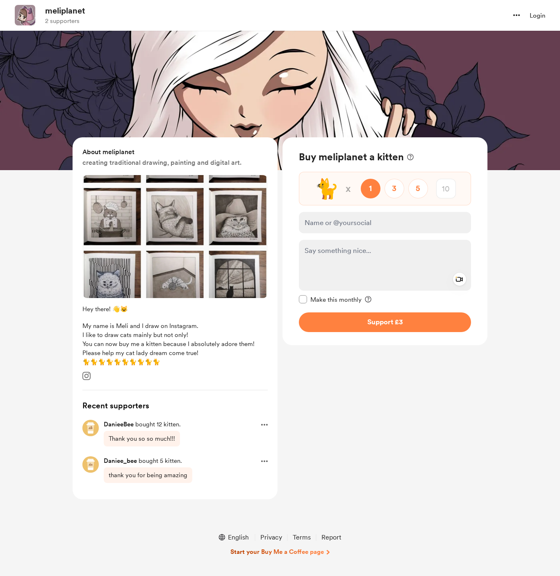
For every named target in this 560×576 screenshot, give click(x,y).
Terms (302, 537)
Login (537, 15)
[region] (384, 241)
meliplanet (65, 11)
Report (331, 537)
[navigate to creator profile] (25, 15)
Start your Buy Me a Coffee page (277, 552)
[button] (516, 15)
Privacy (271, 537)
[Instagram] (86, 376)
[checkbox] (330, 299)
